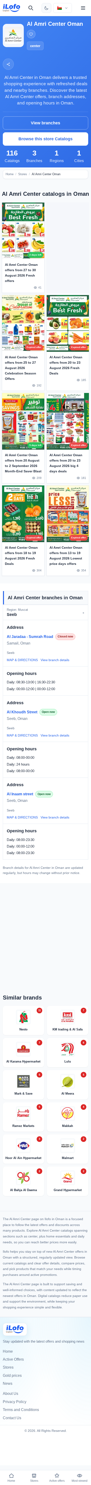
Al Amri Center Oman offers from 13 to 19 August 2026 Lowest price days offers (65, 555)
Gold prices (12, 1376)
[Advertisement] (67, 246)
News (7, 1383)
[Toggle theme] (46, 8)
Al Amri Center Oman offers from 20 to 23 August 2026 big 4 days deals (65, 463)
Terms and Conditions (21, 1410)
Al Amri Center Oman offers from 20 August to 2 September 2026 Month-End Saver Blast (23, 463)
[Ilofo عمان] (15, 1329)
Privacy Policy (14, 1402)
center (35, 46)
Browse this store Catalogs (45, 139)
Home (10, 174)
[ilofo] (11, 8)
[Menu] (83, 8)
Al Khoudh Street (22, 712)
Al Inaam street (20, 794)
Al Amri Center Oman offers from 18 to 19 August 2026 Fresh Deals (21, 555)
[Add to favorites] (31, 34)
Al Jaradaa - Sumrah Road (30, 637)
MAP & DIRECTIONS (22, 660)
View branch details (55, 660)
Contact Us (12, 1418)
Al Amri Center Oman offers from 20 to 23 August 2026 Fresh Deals (65, 365)
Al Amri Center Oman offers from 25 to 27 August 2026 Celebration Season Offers (21, 367)
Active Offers (13, 1359)
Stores (22, 174)
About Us (10, 1394)
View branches (45, 123)
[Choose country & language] (62, 8)
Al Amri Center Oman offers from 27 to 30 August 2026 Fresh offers (21, 272)
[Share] (8, 64)
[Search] (30, 8)
